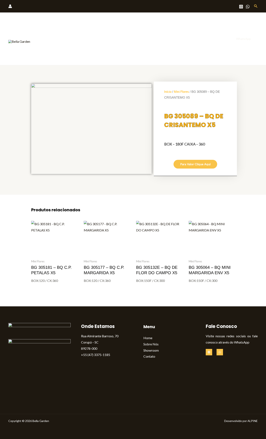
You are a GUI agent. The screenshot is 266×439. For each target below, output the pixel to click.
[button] (256, 6)
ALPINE (253, 421)
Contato (216, 39)
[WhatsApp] (248, 7)
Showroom (195, 39)
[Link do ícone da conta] (10, 6)
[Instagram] (241, 7)
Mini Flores (181, 91)
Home (154, 39)
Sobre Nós (173, 39)
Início (167, 91)
